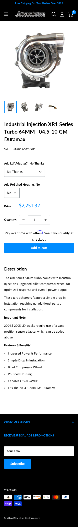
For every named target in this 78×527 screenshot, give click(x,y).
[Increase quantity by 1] (45, 219)
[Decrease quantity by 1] (23, 219)
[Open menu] (6, 14)
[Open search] (54, 14)
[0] (70, 14)
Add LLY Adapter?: (24, 163)
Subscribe (17, 464)
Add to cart (39, 248)
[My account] (62, 14)
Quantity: (10, 219)
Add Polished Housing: (22, 184)
